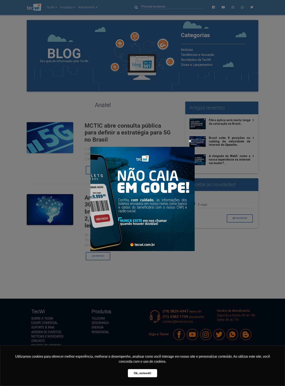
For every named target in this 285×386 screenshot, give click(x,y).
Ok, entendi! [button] (142, 373)
